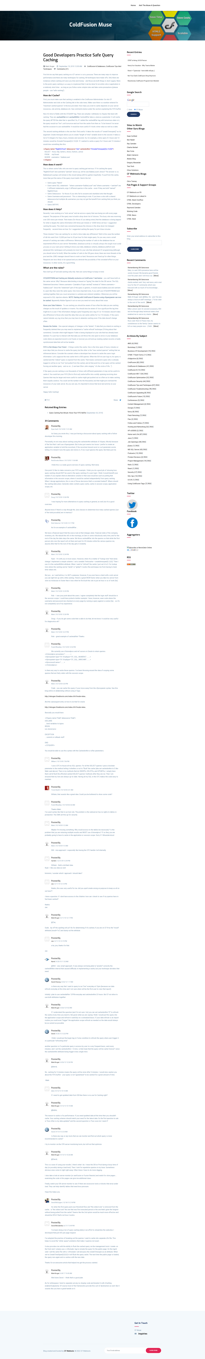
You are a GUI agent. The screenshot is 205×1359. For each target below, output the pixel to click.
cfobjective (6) (133, 359)
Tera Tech (130, 166)
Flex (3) (130, 419)
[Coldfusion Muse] (139, 548)
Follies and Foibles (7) (136, 423)
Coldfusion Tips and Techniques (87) (141, 385)
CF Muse (139, 110)
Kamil (53, 961)
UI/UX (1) (131, 480)
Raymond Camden (133, 208)
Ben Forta (130, 151)
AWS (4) (131, 343)
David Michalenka (57, 1226)
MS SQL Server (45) (135, 450)
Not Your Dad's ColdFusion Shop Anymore (142, 76)
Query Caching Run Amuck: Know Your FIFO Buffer (67, 413)
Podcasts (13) (133, 453)
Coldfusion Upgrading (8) (137, 393)
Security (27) (132, 472)
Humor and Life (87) (135, 434)
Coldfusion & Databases (96, 66)
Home (133, 5)
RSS (136, 343)
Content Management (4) (137, 404)
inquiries (142, 1333)
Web (130, 110)
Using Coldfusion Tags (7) (137, 484)
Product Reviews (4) (135, 457)
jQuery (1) (131, 446)
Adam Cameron (132, 155)
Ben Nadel (131, 140)
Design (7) (131, 408)
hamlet (53, 861)
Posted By (55, 426)
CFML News (131, 215)
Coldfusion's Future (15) (136, 396)
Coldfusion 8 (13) (134, 370)
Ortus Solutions (132, 170)
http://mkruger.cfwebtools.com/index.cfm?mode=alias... (65, 696)
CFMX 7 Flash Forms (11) (137, 355)
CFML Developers (134, 204)
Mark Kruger (55, 918)
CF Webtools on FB (134, 192)
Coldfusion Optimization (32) (138, 378)
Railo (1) (131, 465)
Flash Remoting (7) (135, 415)
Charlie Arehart (132, 147)
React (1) (131, 468)
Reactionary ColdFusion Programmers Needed (143, 81)
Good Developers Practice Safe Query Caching (78, 57)
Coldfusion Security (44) (137, 381)
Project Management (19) (137, 461)
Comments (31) (62, 69)
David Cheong (56, 982)
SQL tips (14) (133, 476)
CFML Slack (131, 219)
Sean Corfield (132, 136)
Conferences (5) (134, 400)
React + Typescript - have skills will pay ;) (141, 70)
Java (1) (131, 438)
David (53, 1034)
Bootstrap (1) (133, 347)
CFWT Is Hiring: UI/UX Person (137, 60)
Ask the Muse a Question (149, 5)
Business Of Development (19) (139, 351)
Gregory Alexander (134, 163)
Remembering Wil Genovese (138, 268)
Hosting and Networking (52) (138, 427)
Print (48, 400)
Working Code (132, 211)
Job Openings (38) (135, 442)
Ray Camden (131, 144)
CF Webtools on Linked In (136, 196)
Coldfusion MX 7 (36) (136, 374)
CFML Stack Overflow (135, 200)
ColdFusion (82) (134, 362)
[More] (156, 276)
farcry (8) (131, 412)
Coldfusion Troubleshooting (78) (140, 389)
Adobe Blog (131, 159)
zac (52, 884)
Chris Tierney (132, 181)
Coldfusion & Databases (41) (138, 366)
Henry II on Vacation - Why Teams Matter (141, 65)
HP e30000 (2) (133, 431)
